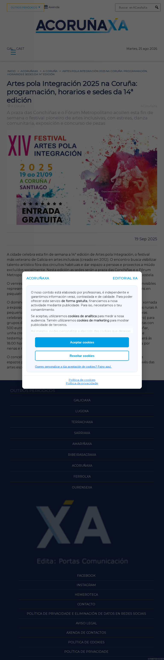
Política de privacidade (82, 383)
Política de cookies (82, 379)
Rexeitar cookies (82, 356)
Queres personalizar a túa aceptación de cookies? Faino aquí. (73, 366)
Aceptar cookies (82, 342)
